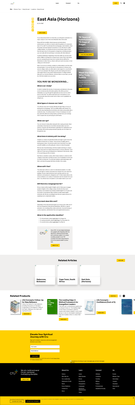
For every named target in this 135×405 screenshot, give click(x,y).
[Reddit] (33, 27)
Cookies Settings (17, 401)
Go (78, 3)
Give (115, 3)
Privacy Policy (56, 358)
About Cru (26, 379)
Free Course (84, 89)
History (63, 374)
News (63, 383)
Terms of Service (36, 359)
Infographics (82, 383)
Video (80, 392)
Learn (57, 3)
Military (97, 381)
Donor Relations (66, 386)
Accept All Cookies (32, 401)
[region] (67, 400)
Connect (68, 3)
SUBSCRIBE (35, 356)
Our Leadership (66, 379)
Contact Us (65, 388)
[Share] (33, 30)
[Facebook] (33, 19)
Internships (115, 379)
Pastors (98, 383)
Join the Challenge (86, 54)
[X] (33, 22)
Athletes (98, 374)
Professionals (99, 386)
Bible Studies (82, 376)
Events (114, 374)
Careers (115, 381)
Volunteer (115, 383)
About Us (55, 245)
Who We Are (65, 376)
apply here (55, 218)
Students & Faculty (100, 388)
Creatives (98, 376)
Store (63, 391)
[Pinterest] (33, 24)
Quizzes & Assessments (82, 389)
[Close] (133, 397)
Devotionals (82, 381)
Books (80, 379)
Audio (80, 374)
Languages (82, 386)
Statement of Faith (66, 381)
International (116, 386)
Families (98, 379)
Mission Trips (116, 376)
